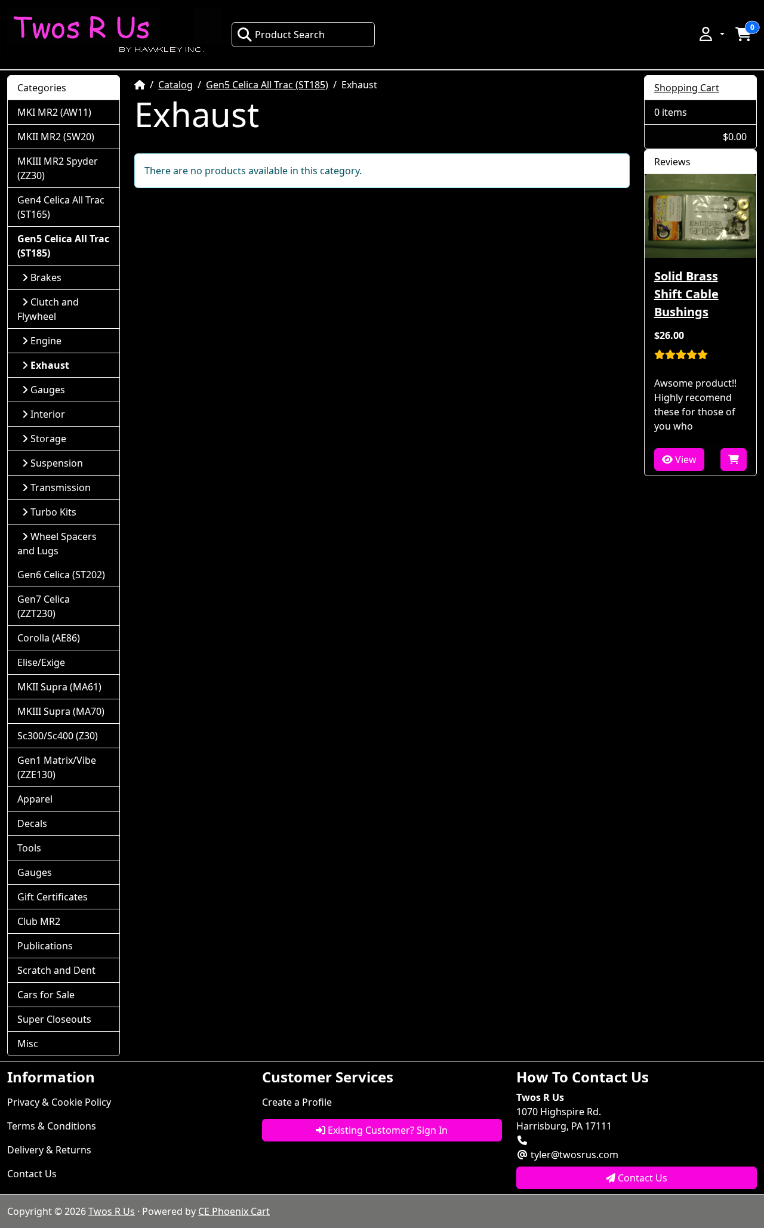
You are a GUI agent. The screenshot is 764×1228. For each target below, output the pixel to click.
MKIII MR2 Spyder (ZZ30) (57, 168)
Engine (45, 340)
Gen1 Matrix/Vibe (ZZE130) (56, 767)
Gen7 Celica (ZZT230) (43, 606)
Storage (48, 438)
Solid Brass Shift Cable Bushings (686, 294)
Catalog (175, 84)
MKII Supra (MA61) (59, 686)
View (685, 459)
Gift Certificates (52, 896)
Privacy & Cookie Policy (59, 1102)
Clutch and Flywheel (48, 309)
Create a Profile (297, 1102)
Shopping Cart (686, 87)
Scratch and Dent (56, 970)
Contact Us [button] (641, 1177)
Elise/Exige (41, 662)
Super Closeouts (54, 1019)
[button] (710, 34)
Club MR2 (38, 921)
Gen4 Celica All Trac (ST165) (60, 207)
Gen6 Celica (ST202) (61, 574)
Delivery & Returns (49, 1149)
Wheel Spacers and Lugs (57, 543)
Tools (29, 847)
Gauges (47, 389)
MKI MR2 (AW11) (54, 112)
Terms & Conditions (51, 1126)
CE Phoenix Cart (234, 1211)
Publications (45, 945)
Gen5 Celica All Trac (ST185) (267, 84)
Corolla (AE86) (48, 637)
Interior (47, 414)
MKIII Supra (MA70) (60, 711)
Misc (27, 1043)
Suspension (56, 463)
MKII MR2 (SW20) (55, 136)
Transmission (60, 487)
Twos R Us (111, 1211)
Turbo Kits (53, 512)
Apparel (35, 799)
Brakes (45, 277)
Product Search (290, 34)
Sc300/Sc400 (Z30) (57, 735)
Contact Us (32, 1173)
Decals (32, 823)
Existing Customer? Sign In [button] (386, 1130)
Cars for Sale (46, 994)
